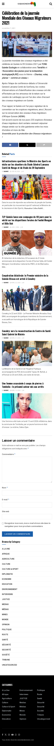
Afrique (6, 554)
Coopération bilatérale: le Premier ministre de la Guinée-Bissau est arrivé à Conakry (25, 277)
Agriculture (8, 559)
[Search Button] (50, 4)
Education (7, 584)
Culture (6, 564)
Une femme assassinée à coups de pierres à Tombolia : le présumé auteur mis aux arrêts (23, 385)
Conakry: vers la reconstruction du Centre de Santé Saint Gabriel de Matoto (26, 332)
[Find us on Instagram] (9, 734)
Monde (5, 619)
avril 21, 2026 (15, 338)
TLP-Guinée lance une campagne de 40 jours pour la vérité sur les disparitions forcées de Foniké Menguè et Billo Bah (27, 220)
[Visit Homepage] (26, 4)
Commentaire (8, 454)
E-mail (5, 499)
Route (5, 634)
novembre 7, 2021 (8, 28)
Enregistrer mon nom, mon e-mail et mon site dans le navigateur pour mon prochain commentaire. (27, 525)
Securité (6, 649)
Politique (7, 629)
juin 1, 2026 (15, 227)
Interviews (7, 594)
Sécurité (6, 644)
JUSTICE (6, 599)
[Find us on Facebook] (2, 734)
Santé (5, 639)
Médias (5, 609)
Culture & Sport (10, 569)
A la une (6, 549)
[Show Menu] (3, 4)
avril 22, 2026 (15, 283)
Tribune (6, 659)
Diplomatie (7, 574)
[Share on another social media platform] (44, 145)
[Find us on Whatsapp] (16, 734)
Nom (5, 487)
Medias (5, 604)
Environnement (9, 589)
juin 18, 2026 (15, 171)
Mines (5, 614)
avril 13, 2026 (15, 390)
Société (6, 654)
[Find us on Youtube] (12, 734)
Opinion (5, 624)
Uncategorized (9, 665)
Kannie (6, 171)
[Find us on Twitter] (6, 734)
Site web (5, 511)
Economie (6, 579)
